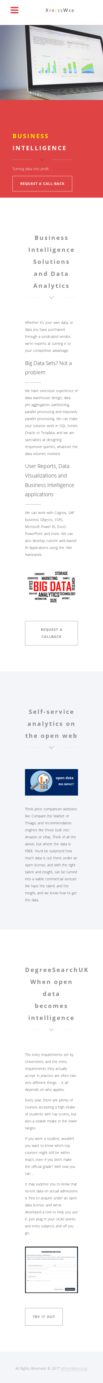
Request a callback (51, 633)
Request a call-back (42, 183)
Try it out (44, 1316)
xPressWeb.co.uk (74, 1368)
